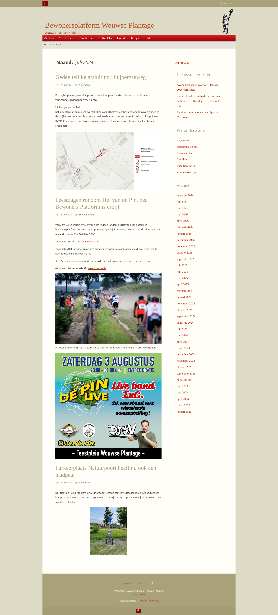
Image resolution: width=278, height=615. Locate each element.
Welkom (49, 38)
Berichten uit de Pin (96, 38)
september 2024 (186, 316)
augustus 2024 (185, 322)
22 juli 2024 (66, 84)
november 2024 (186, 303)
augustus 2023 (185, 379)
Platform (65, 38)
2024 (52, 44)
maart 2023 (183, 405)
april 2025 (183, 284)
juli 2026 (182, 201)
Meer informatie (89, 241)
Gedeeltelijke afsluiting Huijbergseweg (100, 77)
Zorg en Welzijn (186, 172)
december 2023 (186, 354)
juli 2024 (182, 328)
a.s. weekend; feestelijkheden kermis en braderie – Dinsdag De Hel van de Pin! (198, 100)
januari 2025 (184, 297)
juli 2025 (182, 265)
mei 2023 (182, 392)
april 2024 (183, 341)
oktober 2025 (184, 252)
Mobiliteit (182, 159)
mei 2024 (182, 335)
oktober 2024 (184, 310)
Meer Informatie (97, 268)
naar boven (139, 594)
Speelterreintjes (186, 165)
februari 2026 (185, 227)
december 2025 (186, 239)
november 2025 (186, 246)
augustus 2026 (185, 195)
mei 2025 (182, 278)
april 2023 (183, 399)
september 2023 (186, 373)
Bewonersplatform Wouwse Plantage (99, 25)
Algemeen (84, 84)
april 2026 (183, 220)
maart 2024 (183, 348)
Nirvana (143, 600)
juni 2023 (182, 386)
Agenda (121, 38)
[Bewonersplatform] (45, 3)
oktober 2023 (184, 367)
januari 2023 (184, 411)
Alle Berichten (183, 63)
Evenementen (86, 214)
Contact (223, 3)
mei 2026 (182, 214)
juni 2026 (182, 208)
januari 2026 (184, 233)
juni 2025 (182, 271)
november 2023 (186, 360)
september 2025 (186, 259)
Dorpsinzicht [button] (141, 38)
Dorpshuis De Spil (187, 146)
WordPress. (154, 600)
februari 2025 (185, 290)
